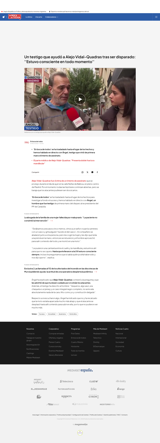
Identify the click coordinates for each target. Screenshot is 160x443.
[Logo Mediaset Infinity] (39, 381)
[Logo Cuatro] (93, 381)
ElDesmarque (98, 346)
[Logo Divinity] (121, 381)
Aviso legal (35, 415)
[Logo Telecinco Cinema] (94, 397)
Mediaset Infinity (100, 333)
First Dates (75, 333)
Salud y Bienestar (56, 355)
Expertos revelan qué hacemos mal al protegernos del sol (70, 11)
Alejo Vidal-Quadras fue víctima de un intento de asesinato (59, 180)
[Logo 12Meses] (121, 396)
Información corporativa (48, 415)
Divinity (96, 342)
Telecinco (97, 338)
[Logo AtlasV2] (52, 404)
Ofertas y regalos (56, 338)
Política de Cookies (96, 415)
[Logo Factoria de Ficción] (66, 389)
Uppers (96, 351)
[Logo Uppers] (66, 396)
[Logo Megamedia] (81, 424)
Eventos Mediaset (56, 351)
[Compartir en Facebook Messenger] (92, 172)
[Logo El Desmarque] (39, 389)
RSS (118, 415)
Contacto (124, 415)
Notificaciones (32, 349)
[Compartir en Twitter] (87, 172)
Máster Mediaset (33, 357)
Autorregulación (33, 344)
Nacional (119, 333)
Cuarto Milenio (77, 342)
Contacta (30, 333)
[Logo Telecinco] (66, 381)
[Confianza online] (80, 435)
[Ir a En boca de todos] (14, 17)
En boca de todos (36, 141)
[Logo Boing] (94, 389)
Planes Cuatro (54, 342)
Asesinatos (62, 314)
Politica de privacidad (64, 415)
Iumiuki (74, 355)
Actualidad (51, 314)
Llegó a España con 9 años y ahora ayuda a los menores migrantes (24, 11)
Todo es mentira (77, 351)
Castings (30, 353)
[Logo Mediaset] (80, 371)
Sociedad (120, 342)
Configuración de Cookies (80, 415)
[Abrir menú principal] (156, 17)
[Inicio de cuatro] (4, 17)
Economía (120, 346)
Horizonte (75, 346)
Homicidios (73, 314)
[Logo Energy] (121, 389)
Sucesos (42, 314)
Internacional (121, 338)
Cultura (119, 351)
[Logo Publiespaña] (80, 404)
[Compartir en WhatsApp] (82, 172)
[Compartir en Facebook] (97, 172)
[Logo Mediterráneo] (107, 404)
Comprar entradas (56, 333)
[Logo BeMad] (39, 396)
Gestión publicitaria (110, 415)
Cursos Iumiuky (55, 346)
